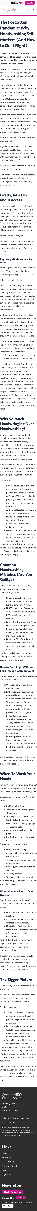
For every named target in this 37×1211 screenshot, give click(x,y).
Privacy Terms (29, 1202)
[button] (28, 10)
